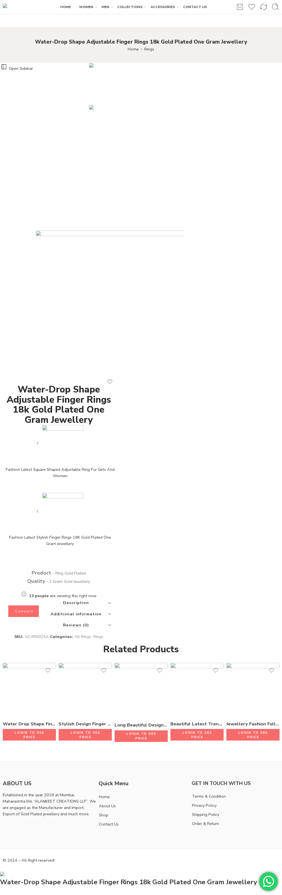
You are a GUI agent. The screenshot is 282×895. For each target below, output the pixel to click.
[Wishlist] (110, 381)
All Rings (83, 636)
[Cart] (240, 7)
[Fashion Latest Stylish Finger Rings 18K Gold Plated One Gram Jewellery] (38, 513)
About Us (107, 806)
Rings (149, 49)
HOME (65, 6)
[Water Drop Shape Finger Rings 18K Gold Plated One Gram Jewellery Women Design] (29, 689)
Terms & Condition (209, 796)
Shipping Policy (205, 814)
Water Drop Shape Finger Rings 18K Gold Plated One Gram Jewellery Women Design (29, 724)
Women (86, 6)
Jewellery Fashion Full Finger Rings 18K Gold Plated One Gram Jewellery (253, 724)
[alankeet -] (21, 7)
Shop (103, 815)
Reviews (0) (76, 625)
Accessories (163, 6)
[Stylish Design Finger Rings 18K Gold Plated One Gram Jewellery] (85, 689)
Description (76, 602)
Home (133, 49)
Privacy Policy (204, 805)
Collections (129, 6)
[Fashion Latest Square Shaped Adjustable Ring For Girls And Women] (38, 445)
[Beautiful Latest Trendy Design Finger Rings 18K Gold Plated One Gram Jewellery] (197, 689)
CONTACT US (195, 6)
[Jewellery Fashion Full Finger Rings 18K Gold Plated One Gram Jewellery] (253, 689)
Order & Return (205, 823)
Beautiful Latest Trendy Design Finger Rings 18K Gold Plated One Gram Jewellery (197, 724)
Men (105, 6)
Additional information (76, 614)
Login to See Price (29, 734)
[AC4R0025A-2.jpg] (110, 84)
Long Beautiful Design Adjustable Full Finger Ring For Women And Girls (141, 725)
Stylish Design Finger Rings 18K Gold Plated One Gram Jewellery (85, 724)
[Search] (275, 7)
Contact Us (109, 824)
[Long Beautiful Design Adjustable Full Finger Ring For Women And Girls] (141, 690)
